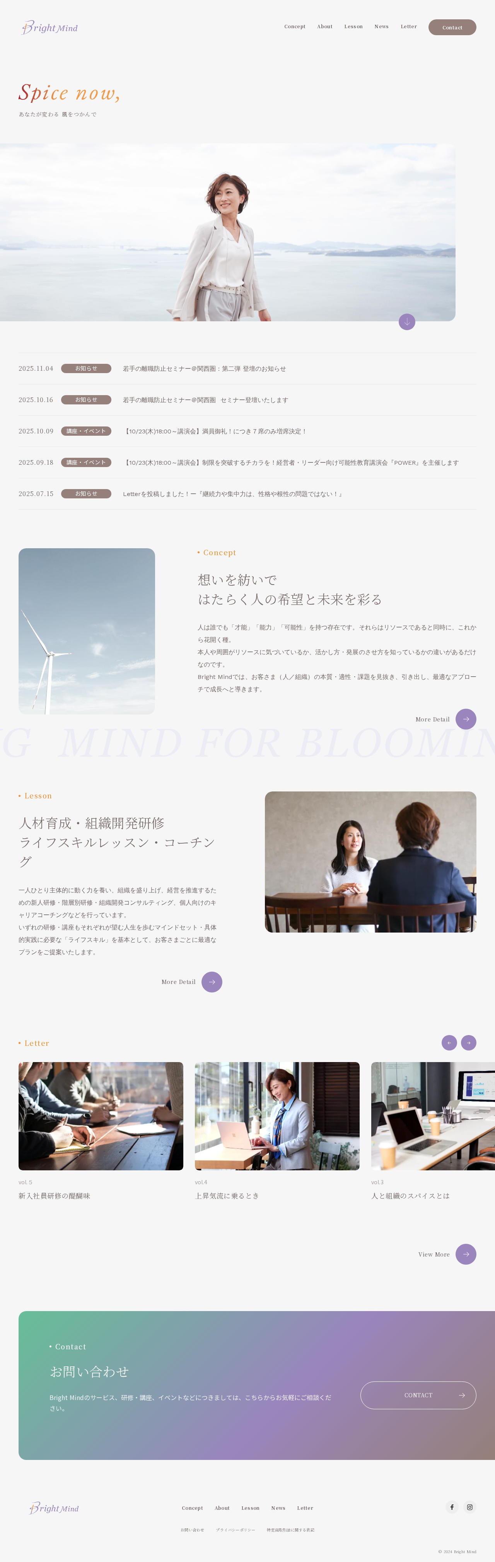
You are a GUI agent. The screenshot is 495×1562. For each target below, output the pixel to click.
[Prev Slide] (449, 1042)
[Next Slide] (468, 1042)
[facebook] (452, 1507)
